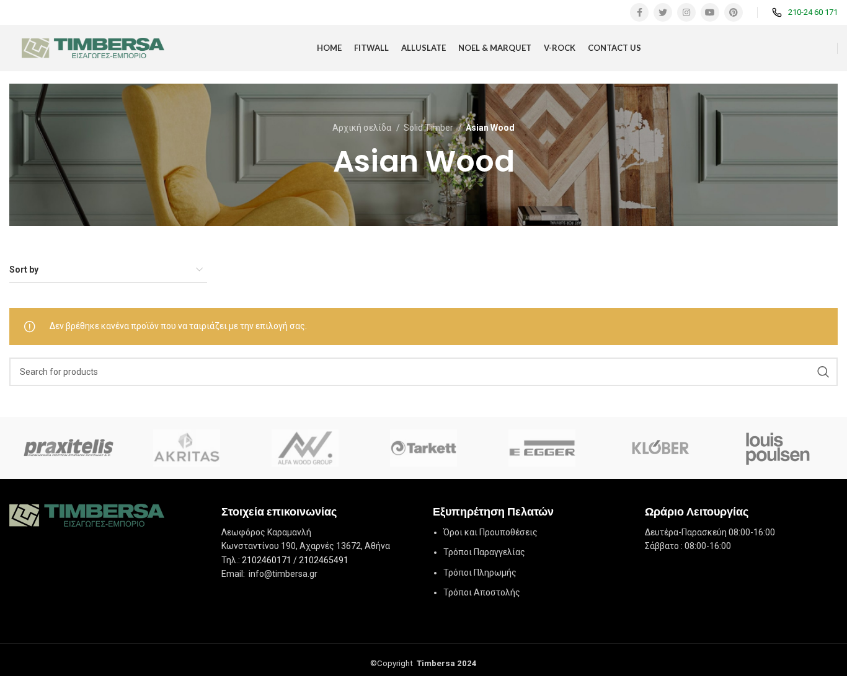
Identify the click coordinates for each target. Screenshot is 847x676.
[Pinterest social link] (733, 12)
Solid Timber (429, 128)
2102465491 (323, 560)
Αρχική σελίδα (362, 128)
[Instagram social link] (686, 12)
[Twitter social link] (663, 12)
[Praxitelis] (68, 448)
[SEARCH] (823, 372)
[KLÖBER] (660, 448)
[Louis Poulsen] (778, 448)
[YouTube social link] (710, 12)
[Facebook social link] (639, 12)
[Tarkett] (423, 448)
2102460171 (266, 560)
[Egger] (541, 448)
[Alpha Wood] (305, 448)
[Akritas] (187, 448)
